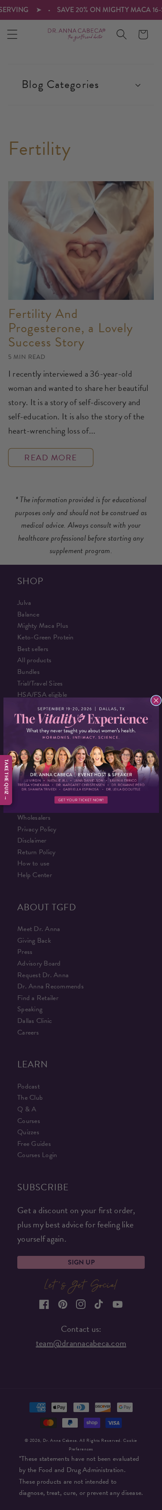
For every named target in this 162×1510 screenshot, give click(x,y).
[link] (81, 754)
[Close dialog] (156, 700)
